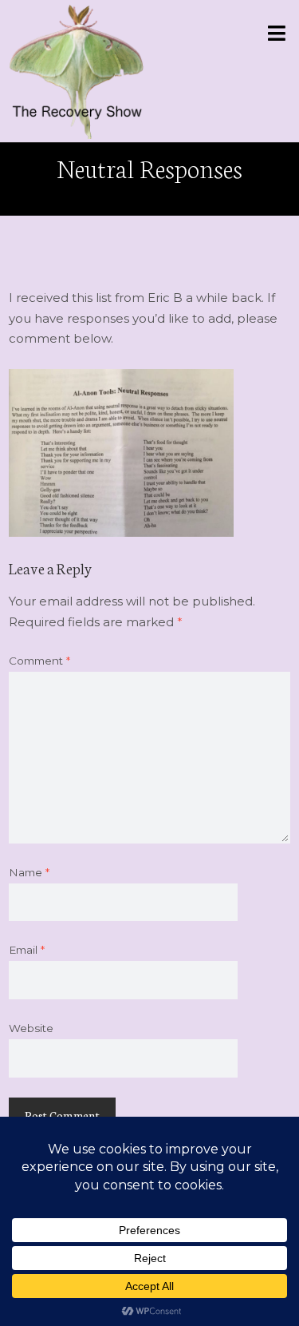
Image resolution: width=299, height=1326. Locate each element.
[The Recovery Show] (76, 71)
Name (29, 872)
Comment (39, 660)
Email (27, 949)
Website (31, 1028)
